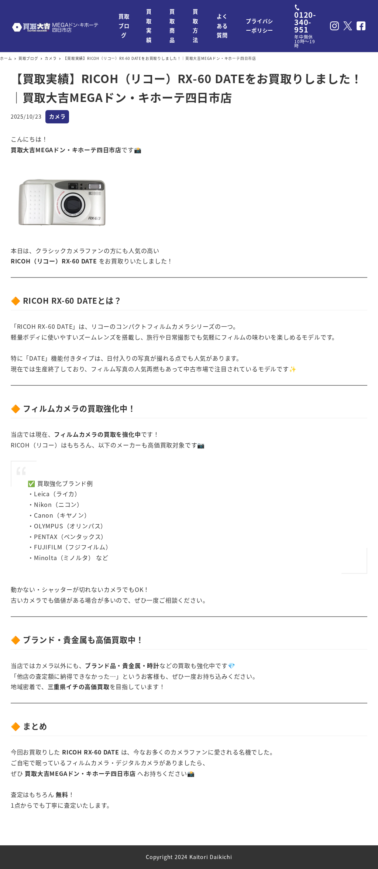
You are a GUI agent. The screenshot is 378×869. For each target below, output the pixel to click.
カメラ (57, 116)
